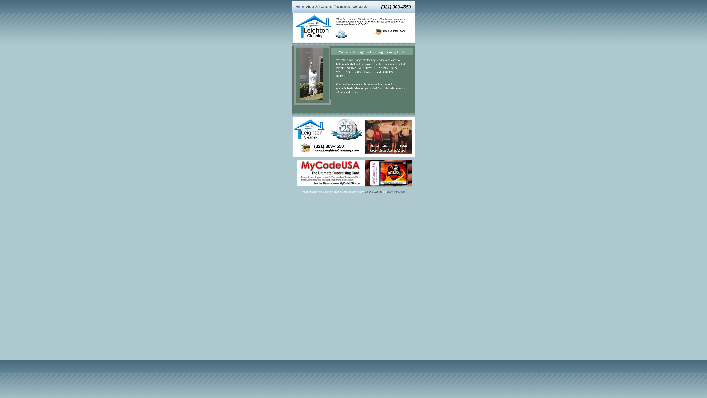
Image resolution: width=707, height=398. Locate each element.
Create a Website (373, 192)
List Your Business (396, 192)
